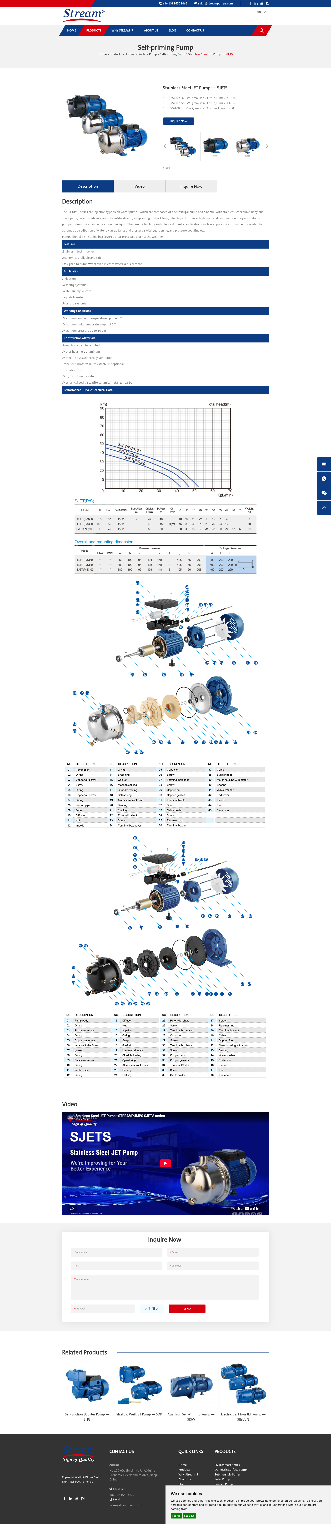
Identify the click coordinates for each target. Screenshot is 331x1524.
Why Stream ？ (188, 1474)
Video (139, 186)
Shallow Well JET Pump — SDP (139, 1414)
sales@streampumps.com (215, 3)
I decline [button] (189, 1515)
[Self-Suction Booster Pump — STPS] (87, 1385)
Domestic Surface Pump (141, 54)
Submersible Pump (227, 1474)
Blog (181, 1484)
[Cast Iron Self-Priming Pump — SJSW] (191, 1385)
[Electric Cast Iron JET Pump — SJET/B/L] (243, 1385)
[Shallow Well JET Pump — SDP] (139, 1385)
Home (102, 54)
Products (116, 54)
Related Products (84, 1352)
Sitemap (88, 1481)
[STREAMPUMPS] (83, 15)
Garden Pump (224, 1484)
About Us (184, 1479)
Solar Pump (222, 1479)
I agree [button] (176, 1515)
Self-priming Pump (172, 54)
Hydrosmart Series (227, 1465)
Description (88, 186)
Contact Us (121, 1451)
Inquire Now (178, 121)
